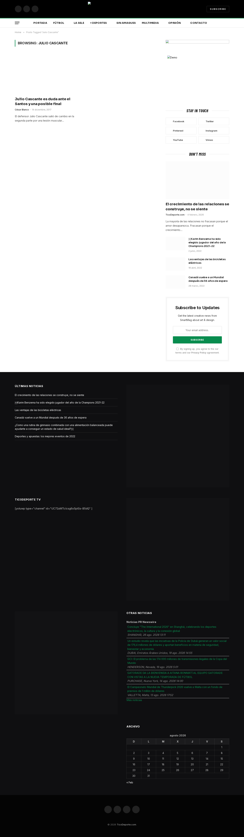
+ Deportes (98, 22)
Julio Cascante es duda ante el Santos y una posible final (42, 101)
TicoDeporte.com (175, 214)
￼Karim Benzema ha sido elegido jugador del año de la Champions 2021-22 (207, 242)
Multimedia (150, 22)
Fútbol (58, 22)
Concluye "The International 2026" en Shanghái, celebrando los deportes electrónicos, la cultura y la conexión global (171, 629)
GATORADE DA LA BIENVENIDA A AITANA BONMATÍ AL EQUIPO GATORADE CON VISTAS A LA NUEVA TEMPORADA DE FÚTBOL (175, 675)
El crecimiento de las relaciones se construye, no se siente (197, 206)
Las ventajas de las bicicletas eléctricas (207, 261)
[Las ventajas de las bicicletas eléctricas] (175, 264)
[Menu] (17, 23)
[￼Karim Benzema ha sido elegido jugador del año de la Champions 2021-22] (175, 243)
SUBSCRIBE (218, 9)
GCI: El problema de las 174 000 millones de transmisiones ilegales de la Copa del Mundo (177, 661)
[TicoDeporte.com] (122, 9)
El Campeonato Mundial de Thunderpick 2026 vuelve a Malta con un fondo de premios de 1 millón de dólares (174, 689)
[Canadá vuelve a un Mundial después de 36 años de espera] (175, 282)
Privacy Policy (198, 352)
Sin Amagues (126, 22)
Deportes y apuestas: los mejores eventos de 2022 (45, 436)
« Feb (129, 782)
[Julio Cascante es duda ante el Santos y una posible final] (48, 74)
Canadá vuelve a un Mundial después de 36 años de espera (208, 279)
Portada (40, 22)
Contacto (198, 22)
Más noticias (134, 700)
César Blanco (22, 109)
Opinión (174, 22)
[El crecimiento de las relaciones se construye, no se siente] (197, 180)
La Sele (79, 22)
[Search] (228, 23)
